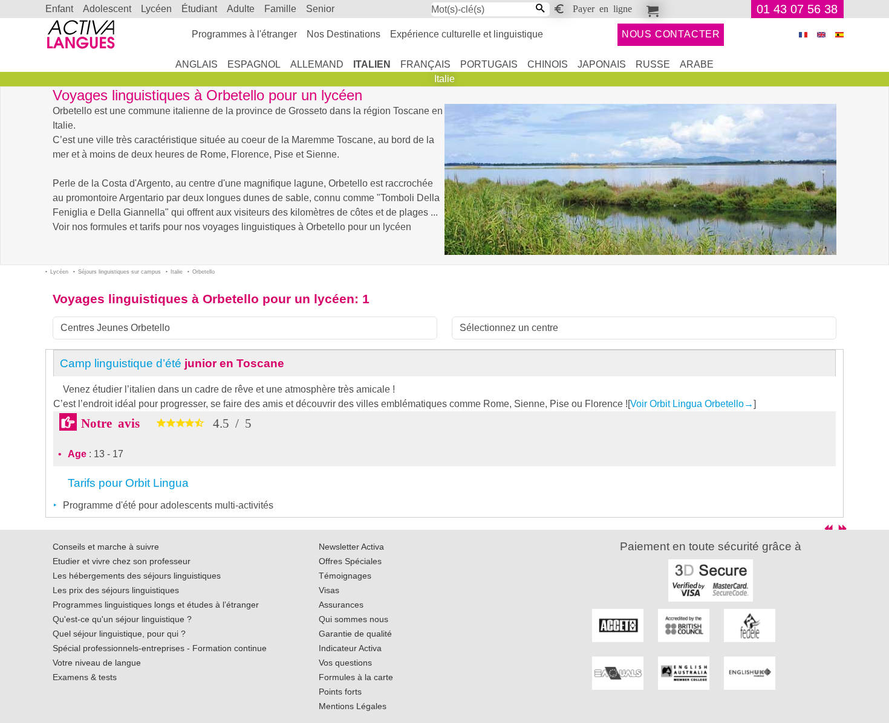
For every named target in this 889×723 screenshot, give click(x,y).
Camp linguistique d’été (172, 363)
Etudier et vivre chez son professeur (121, 561)
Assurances (341, 604)
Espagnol (254, 64)
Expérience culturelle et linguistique (466, 34)
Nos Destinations (343, 34)
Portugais (489, 64)
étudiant (199, 9)
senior (320, 9)
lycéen (156, 9)
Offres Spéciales (350, 561)
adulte (241, 9)
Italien (372, 64)
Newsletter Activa (351, 546)
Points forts (340, 691)
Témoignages (345, 575)
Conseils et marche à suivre (106, 546)
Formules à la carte (356, 677)
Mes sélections (651, 9)
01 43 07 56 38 (797, 9)
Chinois (547, 64)
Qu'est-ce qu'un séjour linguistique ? (122, 619)
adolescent (107, 9)
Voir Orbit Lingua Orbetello (692, 404)
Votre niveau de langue (97, 662)
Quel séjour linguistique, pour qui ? (119, 633)
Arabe (697, 64)
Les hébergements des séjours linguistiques (137, 575)
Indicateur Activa (350, 648)
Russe (653, 64)
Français (425, 64)
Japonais (602, 64)
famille (280, 9)
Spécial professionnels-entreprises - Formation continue (160, 648)
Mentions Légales (352, 706)
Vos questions (345, 662)
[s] (839, 34)
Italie (444, 79)
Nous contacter (671, 34)
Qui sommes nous (353, 619)
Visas (329, 590)
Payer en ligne (602, 8)
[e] (821, 34)
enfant (59, 9)
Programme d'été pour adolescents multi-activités (168, 505)
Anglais (196, 64)
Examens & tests (85, 677)
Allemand (317, 64)
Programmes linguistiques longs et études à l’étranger (156, 604)
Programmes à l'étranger (244, 34)
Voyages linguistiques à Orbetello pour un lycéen (203, 299)
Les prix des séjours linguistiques (116, 590)
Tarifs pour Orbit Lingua (128, 483)
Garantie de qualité (355, 633)
